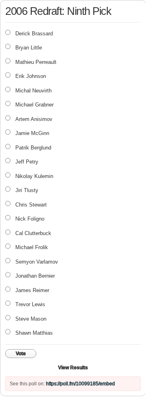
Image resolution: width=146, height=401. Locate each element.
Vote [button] (21, 353)
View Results (73, 367)
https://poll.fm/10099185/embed (80, 384)
